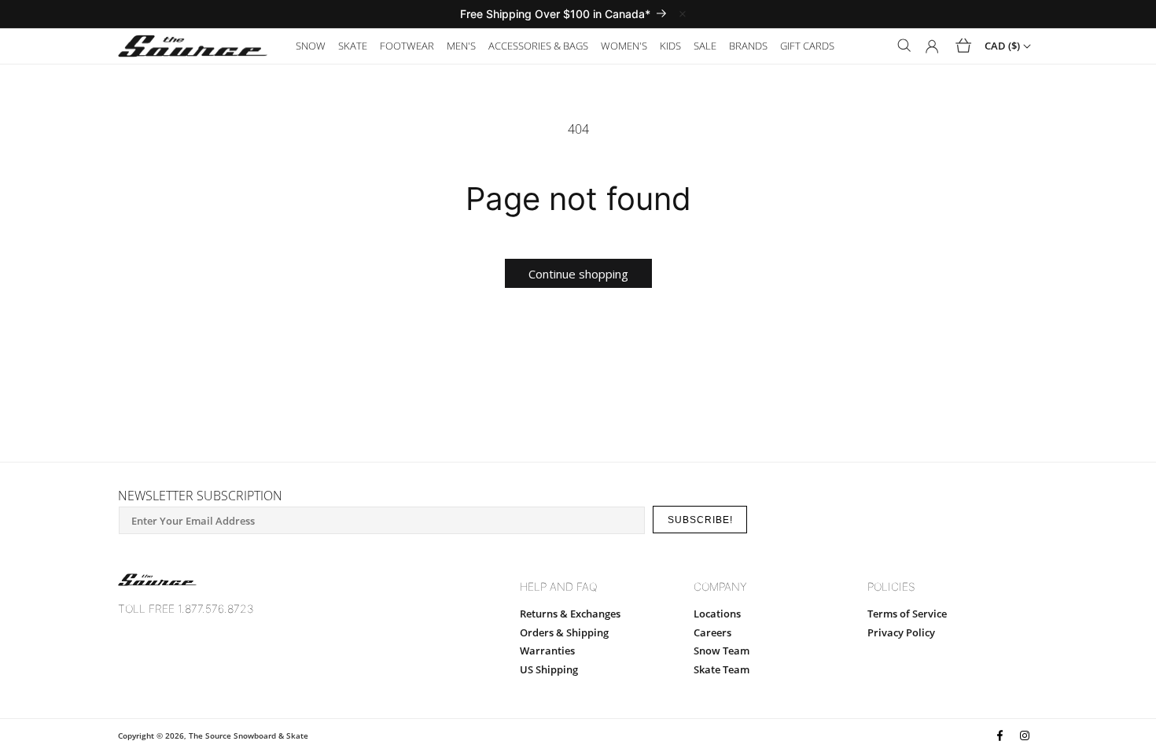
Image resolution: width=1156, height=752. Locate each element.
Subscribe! (700, 519)
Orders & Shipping (564, 632)
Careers (712, 632)
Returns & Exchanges (570, 613)
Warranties (547, 650)
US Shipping (549, 669)
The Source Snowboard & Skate (248, 735)
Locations (717, 613)
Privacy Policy (901, 632)
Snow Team (721, 650)
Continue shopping (578, 274)
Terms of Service (907, 613)
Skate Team (721, 669)
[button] (310, 46)
